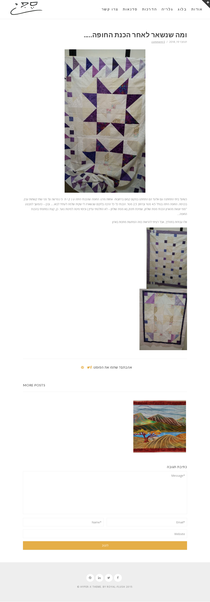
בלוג (182, 9)
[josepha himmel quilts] (26, 9)
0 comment (158, 42)
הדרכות (149, 9)
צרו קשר (110, 9)
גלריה (167, 9)
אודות (197, 9)
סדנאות (130, 9)
